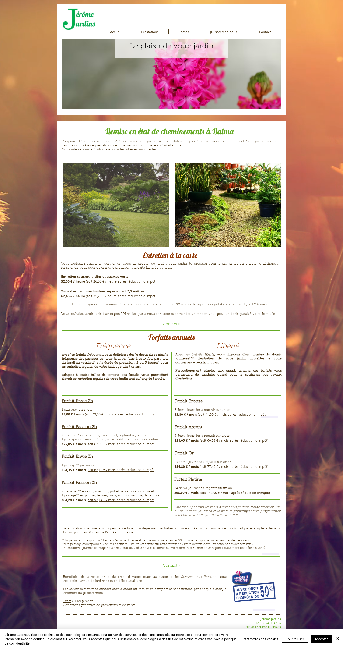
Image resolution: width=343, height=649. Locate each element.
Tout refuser (295, 639)
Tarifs (67, 601)
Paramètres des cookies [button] (260, 639)
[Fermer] (337, 638)
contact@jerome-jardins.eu (263, 626)
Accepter (321, 639)
